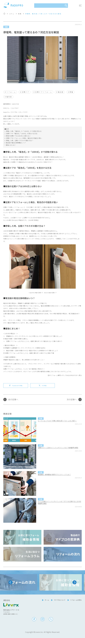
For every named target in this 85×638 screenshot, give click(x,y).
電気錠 (9, 97)
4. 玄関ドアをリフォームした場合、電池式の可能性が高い (23, 138)
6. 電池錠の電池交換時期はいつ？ (15, 143)
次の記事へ (72, 399)
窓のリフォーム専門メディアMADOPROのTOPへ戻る (65, 375)
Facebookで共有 (17, 385)
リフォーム (11, 92)
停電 (71, 92)
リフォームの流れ (76, 600)
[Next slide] (74, 582)
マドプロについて (59, 600)
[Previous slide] (11, 582)
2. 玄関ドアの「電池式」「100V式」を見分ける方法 (21, 133)
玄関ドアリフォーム (43, 92)
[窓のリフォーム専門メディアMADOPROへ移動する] (4, 14)
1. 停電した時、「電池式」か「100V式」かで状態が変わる (23, 131)
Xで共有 (44, 385)
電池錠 (61, 92)
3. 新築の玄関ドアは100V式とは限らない (18, 136)
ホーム (47, 600)
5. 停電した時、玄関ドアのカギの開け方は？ (19, 140)
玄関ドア (25, 92)
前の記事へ (13, 399)
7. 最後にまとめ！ (10, 145)
